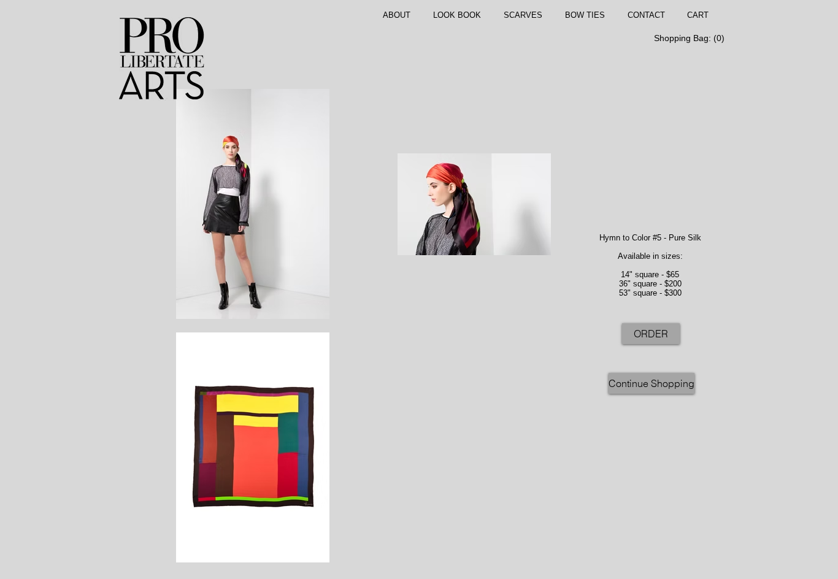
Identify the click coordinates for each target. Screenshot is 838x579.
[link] (688, 38)
